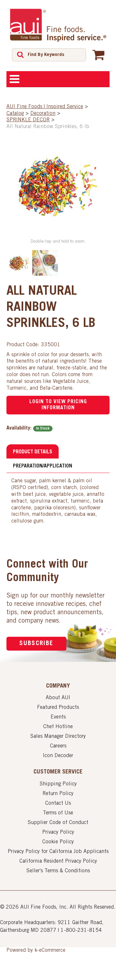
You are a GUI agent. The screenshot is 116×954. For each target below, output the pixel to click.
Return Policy (58, 793)
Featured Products (58, 707)
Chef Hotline (58, 726)
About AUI (58, 697)
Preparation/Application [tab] (42, 466)
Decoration (42, 113)
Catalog (15, 113)
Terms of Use (58, 813)
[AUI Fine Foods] (58, 25)
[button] (98, 54)
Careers (58, 746)
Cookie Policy (58, 842)
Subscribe (36, 644)
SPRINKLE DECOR (28, 120)
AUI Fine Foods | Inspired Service (44, 106)
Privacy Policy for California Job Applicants (58, 851)
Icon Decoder (58, 755)
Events (58, 717)
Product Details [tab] (32, 452)
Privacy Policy (58, 832)
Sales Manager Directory (58, 736)
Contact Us (58, 803)
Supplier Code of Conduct (58, 822)
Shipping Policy (58, 784)
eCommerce (52, 950)
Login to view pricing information (58, 405)
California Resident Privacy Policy (58, 861)
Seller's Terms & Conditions (58, 871)
